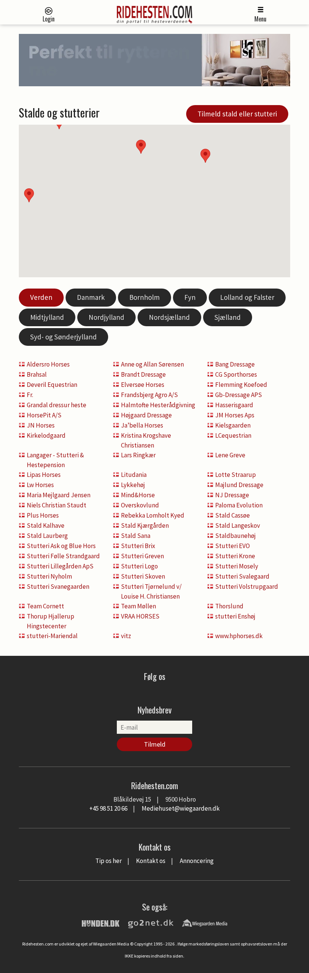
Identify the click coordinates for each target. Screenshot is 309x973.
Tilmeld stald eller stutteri (237, 113)
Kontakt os (150, 861)
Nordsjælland (169, 317)
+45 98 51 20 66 (108, 808)
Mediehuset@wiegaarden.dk (181, 808)
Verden (41, 297)
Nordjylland (106, 317)
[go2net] (150, 922)
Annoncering (197, 861)
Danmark (91, 297)
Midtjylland (47, 317)
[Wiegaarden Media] (204, 922)
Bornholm (144, 297)
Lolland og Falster (247, 297)
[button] (205, 156)
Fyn (190, 297)
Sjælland (227, 317)
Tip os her (108, 861)
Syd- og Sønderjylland (63, 336)
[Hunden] (100, 922)
